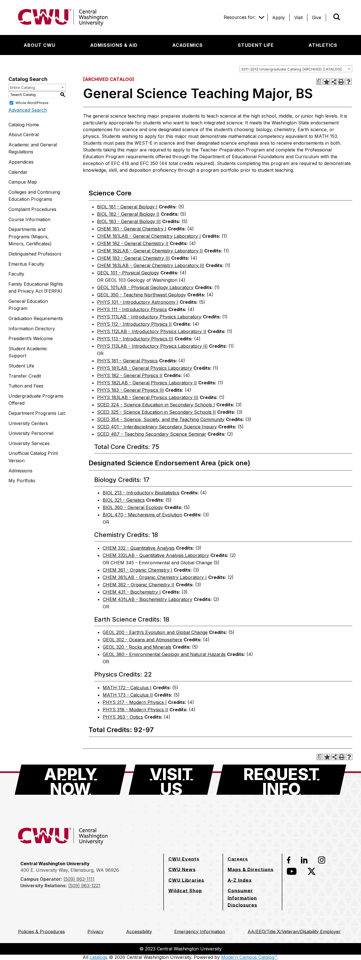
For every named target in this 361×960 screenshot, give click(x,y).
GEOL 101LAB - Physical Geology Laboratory (145, 287)
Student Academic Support (27, 352)
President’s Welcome (30, 338)
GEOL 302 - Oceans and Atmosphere (142, 639)
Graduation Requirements (35, 318)
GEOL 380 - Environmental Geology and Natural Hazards (164, 654)
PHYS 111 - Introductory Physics (132, 309)
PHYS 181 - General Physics (127, 361)
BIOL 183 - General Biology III (129, 221)
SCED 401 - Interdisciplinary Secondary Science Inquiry (157, 427)
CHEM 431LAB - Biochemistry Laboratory (147, 599)
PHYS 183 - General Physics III (130, 390)
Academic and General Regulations (32, 148)
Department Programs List (36, 413)
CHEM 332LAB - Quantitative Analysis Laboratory (156, 555)
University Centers (28, 423)
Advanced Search (27, 110)
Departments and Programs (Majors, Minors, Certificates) (30, 236)
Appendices (21, 162)
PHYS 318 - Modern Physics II (135, 709)
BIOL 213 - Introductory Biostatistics (141, 493)
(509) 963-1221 (84, 885)
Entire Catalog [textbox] (22, 87)
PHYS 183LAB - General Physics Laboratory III (147, 397)
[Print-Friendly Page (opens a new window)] (341, 82)
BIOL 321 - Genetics (124, 500)
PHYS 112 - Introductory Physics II (134, 324)
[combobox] (295, 68)
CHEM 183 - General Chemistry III (133, 258)
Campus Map (22, 182)
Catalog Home (23, 124)
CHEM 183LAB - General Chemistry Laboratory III (150, 265)
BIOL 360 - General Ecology (133, 507)
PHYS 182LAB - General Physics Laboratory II (147, 383)
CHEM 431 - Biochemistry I (132, 592)
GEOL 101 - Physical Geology (128, 273)
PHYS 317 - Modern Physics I (135, 702)
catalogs (98, 957)
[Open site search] (337, 17)
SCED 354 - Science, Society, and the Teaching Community (160, 419)
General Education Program (28, 304)
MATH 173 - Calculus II (128, 695)
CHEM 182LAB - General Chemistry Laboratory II (150, 251)
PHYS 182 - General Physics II (129, 375)
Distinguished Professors (34, 254)
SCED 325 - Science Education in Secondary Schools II (156, 412)
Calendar (18, 172)
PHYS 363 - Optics (123, 717)
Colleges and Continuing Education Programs (34, 195)
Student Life (21, 366)
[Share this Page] (334, 82)
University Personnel (30, 433)
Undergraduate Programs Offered (35, 399)
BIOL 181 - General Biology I (127, 207)
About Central (23, 134)
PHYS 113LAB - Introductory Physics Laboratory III (152, 346)
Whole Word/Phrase (32, 102)
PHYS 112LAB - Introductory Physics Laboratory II (151, 331)
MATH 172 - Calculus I (127, 687)
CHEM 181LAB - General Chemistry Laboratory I (149, 236)
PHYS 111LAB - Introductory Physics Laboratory (149, 317)
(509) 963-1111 (78, 879)
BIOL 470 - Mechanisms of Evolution (142, 515)
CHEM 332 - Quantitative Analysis (139, 548)
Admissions (20, 471)
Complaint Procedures (32, 209)
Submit (328, 17)
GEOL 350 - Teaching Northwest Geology (141, 295)
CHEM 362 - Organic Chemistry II (138, 584)
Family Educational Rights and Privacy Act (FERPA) (35, 287)
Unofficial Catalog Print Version (33, 456)
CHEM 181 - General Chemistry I (131, 229)
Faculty (16, 274)
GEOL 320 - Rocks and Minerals (137, 647)
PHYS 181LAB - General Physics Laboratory (144, 368)
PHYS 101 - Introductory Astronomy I (137, 302)
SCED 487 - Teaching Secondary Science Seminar (151, 434)
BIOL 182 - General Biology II (128, 214)
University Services (29, 443)
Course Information (29, 219)
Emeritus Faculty (26, 264)
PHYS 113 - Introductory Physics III (135, 339)
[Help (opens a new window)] (348, 82)
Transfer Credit (24, 376)
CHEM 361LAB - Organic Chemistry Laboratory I (155, 577)
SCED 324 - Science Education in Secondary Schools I (156, 405)
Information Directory (31, 328)
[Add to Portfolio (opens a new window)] (326, 82)
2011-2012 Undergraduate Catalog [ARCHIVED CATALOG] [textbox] (291, 69)
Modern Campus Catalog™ (249, 957)
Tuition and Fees (25, 386)
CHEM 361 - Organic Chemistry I (137, 570)
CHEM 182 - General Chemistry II (132, 243)
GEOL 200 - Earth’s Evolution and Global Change (155, 632)
